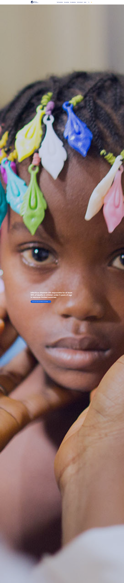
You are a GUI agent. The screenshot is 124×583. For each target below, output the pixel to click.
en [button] (91, 2)
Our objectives (73, 2)
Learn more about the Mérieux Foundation (40, 301)
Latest (85, 2)
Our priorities (66, 2)
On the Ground (80, 2)
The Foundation (60, 2)
